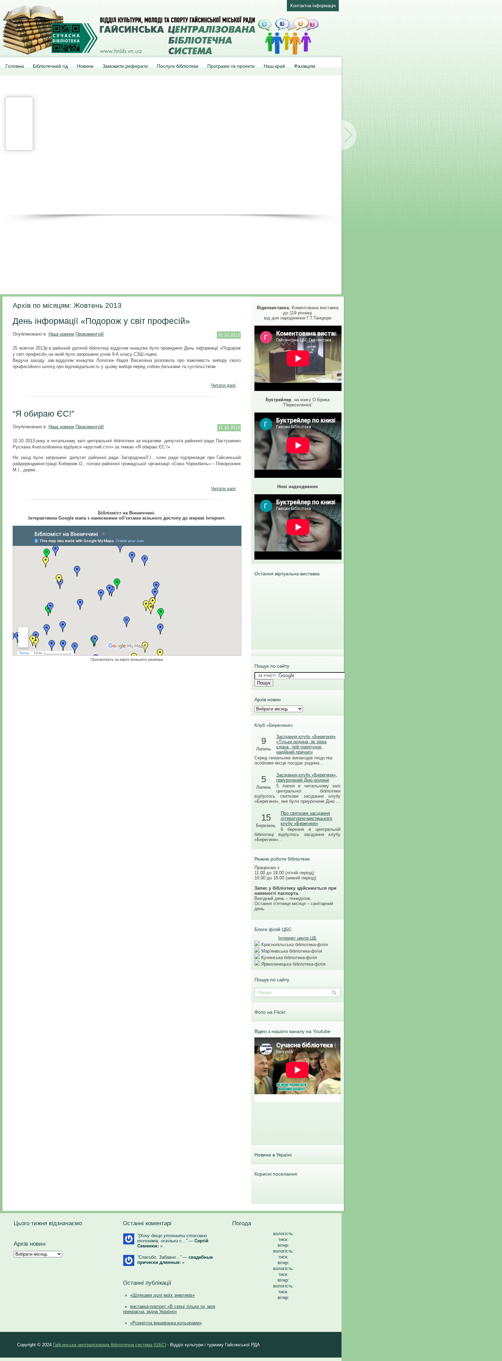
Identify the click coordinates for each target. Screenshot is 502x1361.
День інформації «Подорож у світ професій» (101, 321)
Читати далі (223, 385)
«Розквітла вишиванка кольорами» (166, 1322)
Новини (85, 66)
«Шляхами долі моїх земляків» (162, 1295)
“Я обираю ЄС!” (43, 413)
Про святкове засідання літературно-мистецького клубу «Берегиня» (306, 818)
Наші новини (61, 334)
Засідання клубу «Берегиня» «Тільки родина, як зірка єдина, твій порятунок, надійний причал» (306, 744)
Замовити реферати (125, 66)
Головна (14, 66)
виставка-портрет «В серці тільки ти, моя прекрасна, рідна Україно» (169, 1309)
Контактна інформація (313, 5)
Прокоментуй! (89, 334)
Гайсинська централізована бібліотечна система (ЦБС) (109, 1344)
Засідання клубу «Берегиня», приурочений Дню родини (306, 777)
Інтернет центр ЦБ (297, 938)
